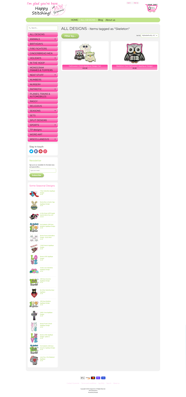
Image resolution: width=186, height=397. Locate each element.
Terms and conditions (88, 383)
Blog (100, 20)
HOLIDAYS (35, 58)
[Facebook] (36, 151)
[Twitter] (31, 151)
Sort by (138, 35)
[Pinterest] (41, 151)
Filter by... (70, 36)
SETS (33, 115)
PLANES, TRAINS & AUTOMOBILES (40, 95)
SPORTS (34, 125)
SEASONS (35, 110)
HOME (74, 20)
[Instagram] (45, 151)
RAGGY (34, 101)
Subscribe (36, 175)
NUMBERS (35, 79)
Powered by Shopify (93, 392)
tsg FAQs (101, 383)
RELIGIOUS (36, 106)
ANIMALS (35, 39)
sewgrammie (93, 389)
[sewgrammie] (50, 9)
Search (108, 383)
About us (110, 20)
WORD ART (36, 134)
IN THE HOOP (37, 63)
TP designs (36, 129)
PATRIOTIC (36, 89)
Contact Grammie (73, 383)
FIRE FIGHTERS (38, 48)
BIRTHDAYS (36, 44)
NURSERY (35, 84)
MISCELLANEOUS (39, 139)
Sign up (136, 3)
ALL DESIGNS (88, 20)
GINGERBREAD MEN (41, 53)
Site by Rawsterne (93, 390)
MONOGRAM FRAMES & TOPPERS (41, 69)
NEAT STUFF (37, 75)
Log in (129, 3)
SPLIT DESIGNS (38, 120)
